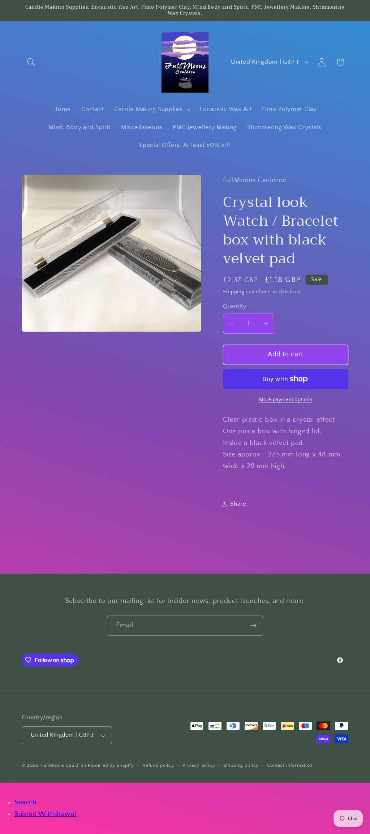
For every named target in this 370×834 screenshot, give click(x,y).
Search (25, 802)
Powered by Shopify (111, 765)
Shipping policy (241, 765)
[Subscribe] (253, 626)
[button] (31, 62)
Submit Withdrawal (45, 814)
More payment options (286, 400)
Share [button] (238, 504)
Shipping (234, 292)
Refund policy (158, 765)
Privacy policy (198, 765)
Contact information (290, 765)
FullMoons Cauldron (63, 765)
